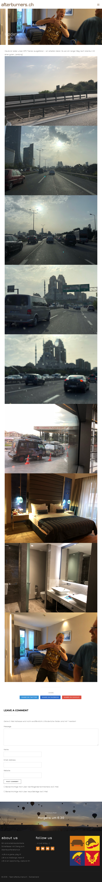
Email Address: (10, 760)
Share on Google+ (72, 697)
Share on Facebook (50, 697)
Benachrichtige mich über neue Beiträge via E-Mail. (26, 791)
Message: (7, 726)
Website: (7, 770)
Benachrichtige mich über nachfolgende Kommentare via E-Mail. (32, 787)
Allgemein (10, 39)
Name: (6, 749)
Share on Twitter (29, 697)
